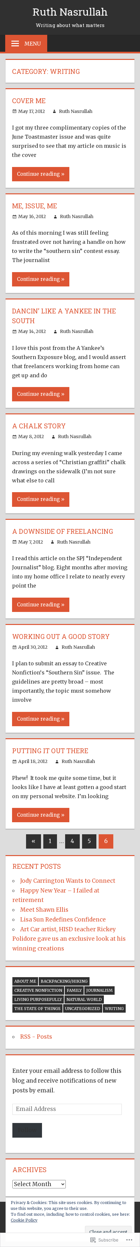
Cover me (29, 100)
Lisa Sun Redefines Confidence (63, 919)
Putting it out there (50, 750)
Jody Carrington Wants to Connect (67, 880)
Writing (114, 1008)
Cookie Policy (24, 1220)
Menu (32, 43)
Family (74, 990)
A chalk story (39, 426)
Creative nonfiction (38, 990)
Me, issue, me (34, 205)
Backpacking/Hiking (64, 981)
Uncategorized (82, 1008)
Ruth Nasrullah (70, 12)
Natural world (84, 999)
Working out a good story (61, 636)
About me (25, 981)
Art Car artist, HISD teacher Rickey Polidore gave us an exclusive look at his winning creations (69, 939)
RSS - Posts (36, 1036)
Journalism (99, 990)
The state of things (37, 1008)
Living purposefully (38, 999)
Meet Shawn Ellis (44, 909)
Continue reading (38, 174)
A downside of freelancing (62, 531)
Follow (27, 1130)
